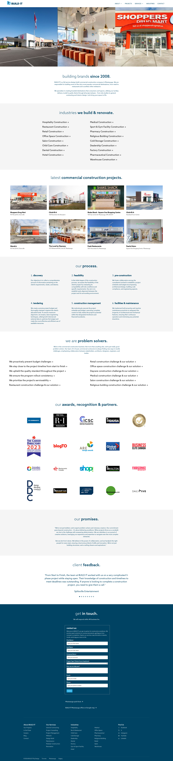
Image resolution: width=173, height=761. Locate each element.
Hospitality (74, 727)
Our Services (51, 725)
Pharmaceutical (99, 733)
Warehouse (98, 746)
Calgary (60, 758)
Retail (96, 741)
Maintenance (50, 741)
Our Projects (28, 727)
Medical (97, 727)
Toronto (44, 758)
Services (138, 3)
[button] (79, 596)
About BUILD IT (29, 725)
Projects (128, 3)
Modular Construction (53, 744)
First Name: (70, 640)
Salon (96, 744)
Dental (73, 741)
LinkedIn (123, 738)
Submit (69, 691)
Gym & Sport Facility (77, 746)
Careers (26, 733)
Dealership (74, 738)
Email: (69, 675)
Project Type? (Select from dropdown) (78, 661)
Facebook (124, 727)
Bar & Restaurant (76, 730)
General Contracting (52, 727)
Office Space (98, 730)
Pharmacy (98, 736)
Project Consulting (52, 730)
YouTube (123, 736)
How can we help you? (73, 666)
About (117, 3)
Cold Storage (75, 736)
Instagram (124, 733)
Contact (160, 3)
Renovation (49, 746)
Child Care (74, 733)
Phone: (69, 682)
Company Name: (72, 654)
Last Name (70, 647)
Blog (25, 736)
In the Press (27, 730)
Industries (150, 3)
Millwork (49, 736)
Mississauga (52, 758)
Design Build (50, 738)
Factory (73, 744)
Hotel (72, 749)
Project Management (52, 733)
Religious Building (100, 738)
